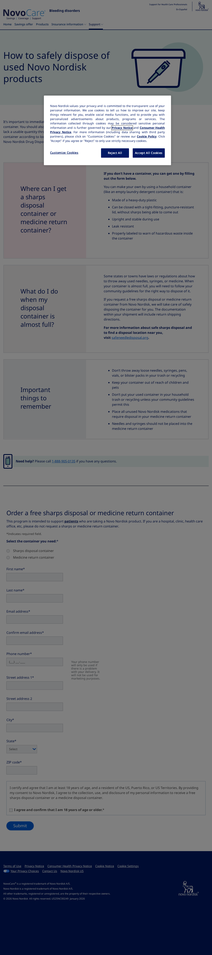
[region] (107, 130)
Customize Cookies (64, 153)
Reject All (115, 153)
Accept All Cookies (149, 153)
